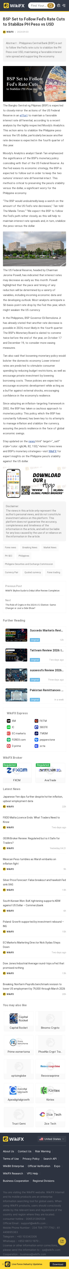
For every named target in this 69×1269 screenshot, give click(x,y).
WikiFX (52, 451)
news (32, 441)
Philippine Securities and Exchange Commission (29, 564)
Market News (50, 547)
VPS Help (32, 1173)
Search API (50, 1158)
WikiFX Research (13, 1173)
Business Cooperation (16, 1180)
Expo (57, 1166)
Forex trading (53, 572)
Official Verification (39, 1166)
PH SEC (8, 556)
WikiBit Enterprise (13, 1166)
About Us (8, 1151)
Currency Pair (11, 572)
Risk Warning (43, 1151)
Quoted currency (32, 572)
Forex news (10, 547)
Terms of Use (11, 1158)
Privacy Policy (31, 1158)
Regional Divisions (43, 1180)
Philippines (24, 556)
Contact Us (24, 1151)
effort (24, 115)
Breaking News (29, 547)
